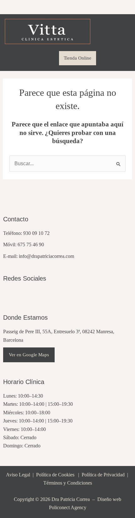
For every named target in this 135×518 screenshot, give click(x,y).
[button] (48, 58)
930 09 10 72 (36, 233)
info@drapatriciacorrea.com (46, 256)
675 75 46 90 (31, 244)
